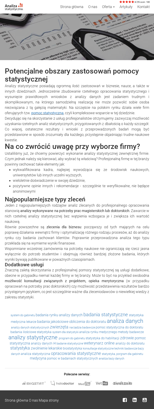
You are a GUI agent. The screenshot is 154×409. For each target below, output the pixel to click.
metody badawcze (131, 332)
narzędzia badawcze (82, 327)
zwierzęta (59, 326)
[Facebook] (124, 400)
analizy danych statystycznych (30, 327)
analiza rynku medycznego (98, 332)
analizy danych (71, 315)
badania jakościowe (53, 321)
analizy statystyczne (33, 337)
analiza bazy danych (111, 358)
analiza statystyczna (36, 354)
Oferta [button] (107, 7)
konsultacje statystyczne (98, 348)
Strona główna (71, 7)
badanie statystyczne (70, 343)
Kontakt (143, 7)
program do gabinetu (72, 338)
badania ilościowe (23, 332)
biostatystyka (73, 348)
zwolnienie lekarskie (47, 348)
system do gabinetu (23, 315)
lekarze (31, 322)
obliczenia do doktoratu (88, 321)
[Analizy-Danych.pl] (14, 5)
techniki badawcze (126, 348)
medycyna (38, 358)
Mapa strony (49, 400)
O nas (92, 7)
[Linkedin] (134, 400)
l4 (55, 343)
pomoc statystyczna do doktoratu (119, 327)
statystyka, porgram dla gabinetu (122, 353)
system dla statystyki (65, 332)
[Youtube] (144, 400)
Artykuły (126, 7)
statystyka (44, 332)
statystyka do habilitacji (103, 338)
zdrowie (127, 337)
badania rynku (47, 315)
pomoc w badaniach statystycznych (73, 358)
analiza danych (125, 321)
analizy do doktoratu (130, 343)
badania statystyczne (106, 314)
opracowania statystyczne (76, 353)
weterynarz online (100, 343)
